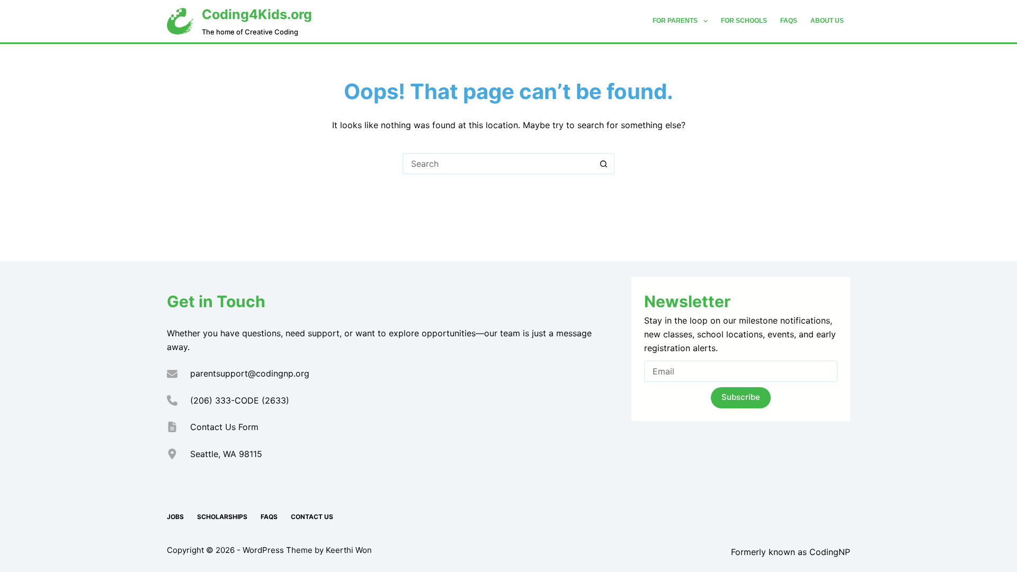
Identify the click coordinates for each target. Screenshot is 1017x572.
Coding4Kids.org (257, 14)
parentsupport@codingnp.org (249, 373)
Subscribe (740, 397)
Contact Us (312, 517)
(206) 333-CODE (224, 400)
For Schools (744, 20)
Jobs (175, 517)
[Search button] (603, 163)
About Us (827, 20)
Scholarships (222, 517)
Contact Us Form (224, 427)
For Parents (675, 20)
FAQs (788, 20)
